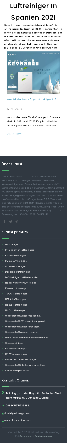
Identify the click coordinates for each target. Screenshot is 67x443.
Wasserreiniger (14, 343)
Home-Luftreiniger (16, 304)
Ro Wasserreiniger (15, 348)
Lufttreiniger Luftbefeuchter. (22, 277)
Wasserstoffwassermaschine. (23, 315)
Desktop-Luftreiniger (17, 271)
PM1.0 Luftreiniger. (16, 255)
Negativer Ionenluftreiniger (21, 282)
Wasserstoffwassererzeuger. (22, 326)
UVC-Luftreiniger (15, 310)
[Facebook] (5, 221)
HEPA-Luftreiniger (15, 299)
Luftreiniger (12, 244)
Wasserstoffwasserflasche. (21, 332)
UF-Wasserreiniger (16, 354)
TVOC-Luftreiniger (16, 293)
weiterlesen (13, 133)
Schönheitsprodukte (17, 370)
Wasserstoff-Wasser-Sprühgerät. (25, 321)
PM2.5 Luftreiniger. (16, 261)
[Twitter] (11, 221)
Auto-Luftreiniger (15, 266)
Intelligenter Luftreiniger (19, 250)
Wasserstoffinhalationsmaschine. (25, 365)
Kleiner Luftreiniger (16, 288)
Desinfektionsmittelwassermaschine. (27, 337)
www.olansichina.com (17, 420)
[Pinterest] (17, 221)
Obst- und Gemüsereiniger (21, 359)
